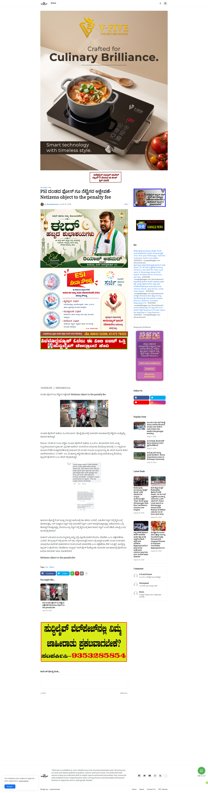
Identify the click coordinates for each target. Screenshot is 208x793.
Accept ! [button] (10, 786)
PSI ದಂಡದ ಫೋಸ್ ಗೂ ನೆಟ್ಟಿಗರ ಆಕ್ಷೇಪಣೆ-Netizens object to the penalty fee (53, 605)
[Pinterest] (77, 573)
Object (51, 567)
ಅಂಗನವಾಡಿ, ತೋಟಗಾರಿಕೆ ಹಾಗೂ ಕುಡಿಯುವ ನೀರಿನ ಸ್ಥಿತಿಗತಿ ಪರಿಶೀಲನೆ (155, 443)
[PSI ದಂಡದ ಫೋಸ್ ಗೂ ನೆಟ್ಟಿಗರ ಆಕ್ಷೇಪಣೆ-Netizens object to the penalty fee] (54, 592)
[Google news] (158, 407)
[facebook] (141, 398)
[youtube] (141, 402)
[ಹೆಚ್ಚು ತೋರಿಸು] (86, 573)
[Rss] (141, 407)
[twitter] (158, 398)
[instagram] (158, 402)
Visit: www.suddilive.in (150, 363)
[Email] (82, 573)
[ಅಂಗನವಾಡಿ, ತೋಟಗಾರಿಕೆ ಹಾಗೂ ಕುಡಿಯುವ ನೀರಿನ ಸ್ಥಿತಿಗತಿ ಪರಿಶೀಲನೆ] (139, 444)
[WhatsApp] (72, 573)
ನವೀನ (44, 693)
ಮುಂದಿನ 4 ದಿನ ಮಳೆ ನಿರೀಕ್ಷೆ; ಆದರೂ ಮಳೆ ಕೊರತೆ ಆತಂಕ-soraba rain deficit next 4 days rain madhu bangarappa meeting (156, 428)
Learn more (24, 781)
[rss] (160, 776)
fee (50, 187)
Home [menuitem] (53, 3)
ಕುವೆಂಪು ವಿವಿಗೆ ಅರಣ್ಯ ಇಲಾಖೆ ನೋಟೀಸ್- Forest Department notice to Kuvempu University (156, 456)
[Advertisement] (84, 367)
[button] (160, 3)
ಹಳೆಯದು (123, 693)
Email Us (150, 369)
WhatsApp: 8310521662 (149, 375)
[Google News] (166, 776)
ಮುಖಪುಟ (43, 187)
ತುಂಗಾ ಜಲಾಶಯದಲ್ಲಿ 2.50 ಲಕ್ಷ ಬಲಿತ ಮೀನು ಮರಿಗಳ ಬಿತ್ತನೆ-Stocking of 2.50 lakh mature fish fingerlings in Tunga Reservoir (149, 310)
